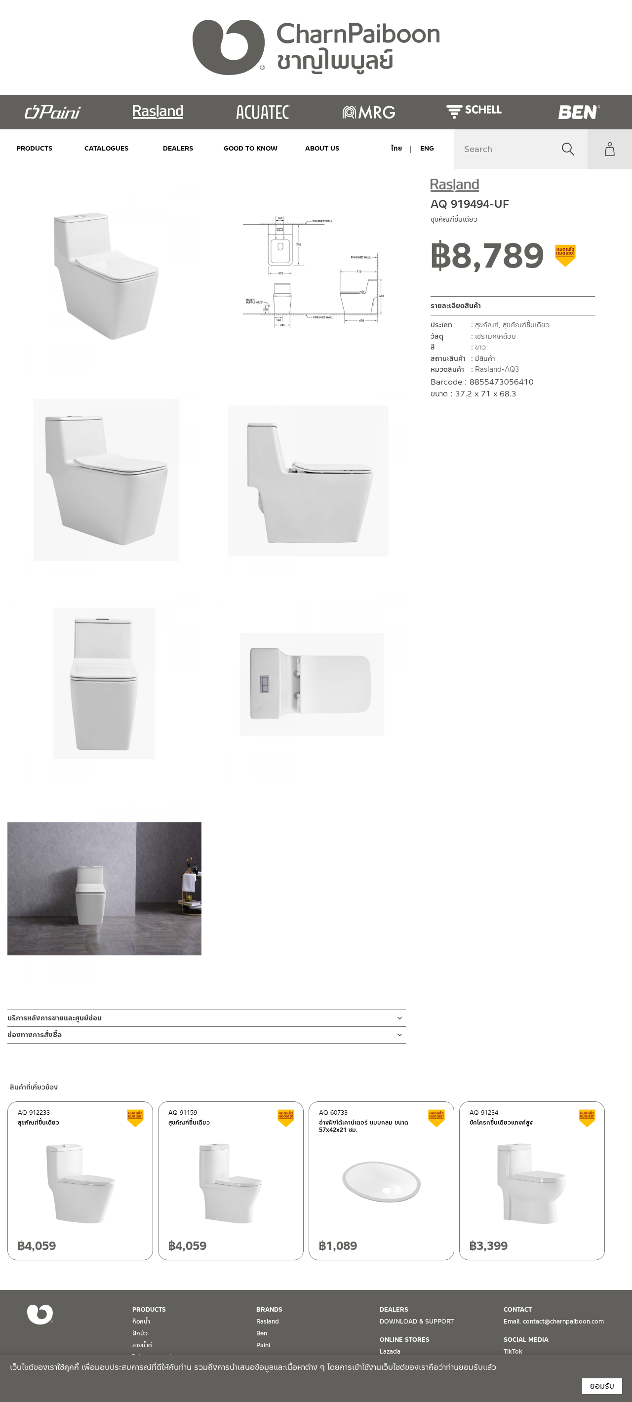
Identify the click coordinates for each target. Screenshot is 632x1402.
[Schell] (473, 112)
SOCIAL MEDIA (526, 1339)
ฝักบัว (140, 1333)
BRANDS (269, 1309)
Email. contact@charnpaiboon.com (554, 1321)
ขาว (480, 347)
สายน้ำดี (142, 1345)
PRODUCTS (34, 148)
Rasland (267, 1321)
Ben (261, 1333)
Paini (263, 1345)
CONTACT (518, 1309)
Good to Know (250, 148)
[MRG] (368, 112)
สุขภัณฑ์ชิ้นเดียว (526, 325)
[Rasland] (157, 112)
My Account (610, 149)
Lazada (390, 1351)
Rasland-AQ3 (497, 369)
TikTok (513, 1351)
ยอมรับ (602, 1386)
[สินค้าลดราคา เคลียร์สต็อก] (566, 259)
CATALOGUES (106, 148)
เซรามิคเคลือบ (495, 336)
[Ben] (579, 112)
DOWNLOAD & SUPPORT (417, 1321)
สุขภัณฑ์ (487, 325)
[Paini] (52, 112)
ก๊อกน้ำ (141, 1321)
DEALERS (178, 148)
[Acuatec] (263, 112)
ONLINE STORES (405, 1339)
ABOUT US (322, 148)
